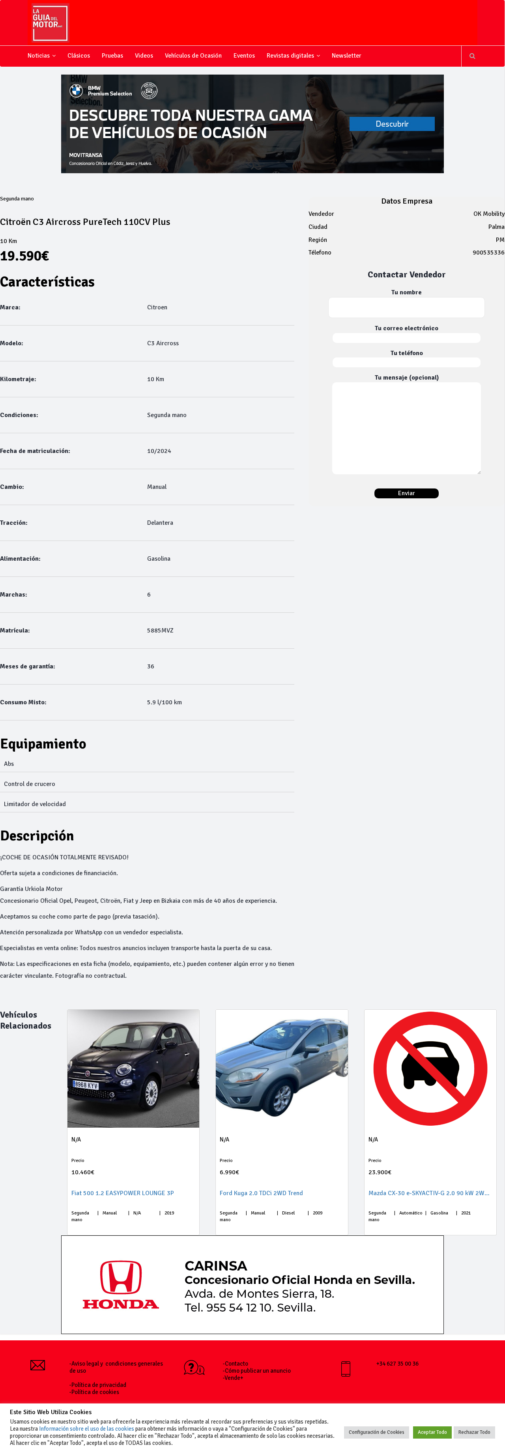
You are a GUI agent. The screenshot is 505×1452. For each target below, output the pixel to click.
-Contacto (235, 1363)
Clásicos (78, 56)
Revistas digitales (290, 56)
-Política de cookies (94, 1392)
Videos (144, 56)
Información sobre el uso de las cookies (86, 1428)
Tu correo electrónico (406, 328)
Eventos (244, 56)
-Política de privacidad (97, 1384)
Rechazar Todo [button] (474, 1432)
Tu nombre (406, 292)
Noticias (39, 56)
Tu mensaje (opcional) (407, 378)
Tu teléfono (407, 353)
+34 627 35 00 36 (397, 1363)
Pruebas (112, 56)
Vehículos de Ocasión (193, 56)
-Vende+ (233, 1377)
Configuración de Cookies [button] (376, 1432)
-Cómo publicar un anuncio (257, 1370)
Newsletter (346, 56)
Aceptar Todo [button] (432, 1432)
